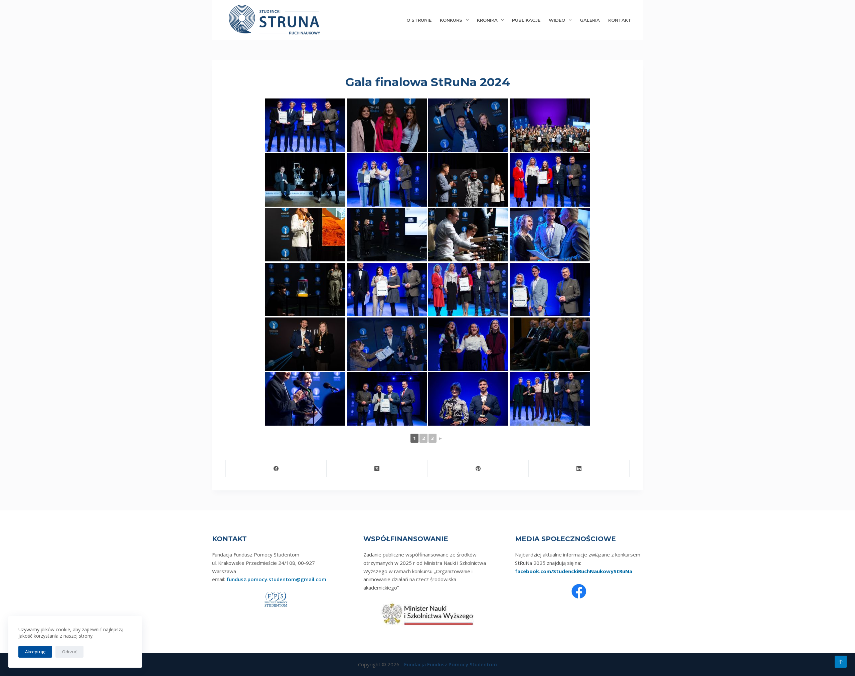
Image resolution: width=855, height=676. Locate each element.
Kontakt (619, 20)
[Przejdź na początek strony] (841, 662)
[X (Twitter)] (377, 468)
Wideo (557, 20)
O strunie (419, 20)
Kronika (487, 20)
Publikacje (526, 20)
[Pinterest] (478, 468)
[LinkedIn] (579, 468)
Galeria (590, 20)
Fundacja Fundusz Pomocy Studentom (450, 664)
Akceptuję (35, 652)
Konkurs (451, 20)
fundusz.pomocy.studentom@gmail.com (276, 579)
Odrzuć (69, 652)
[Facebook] (276, 468)
